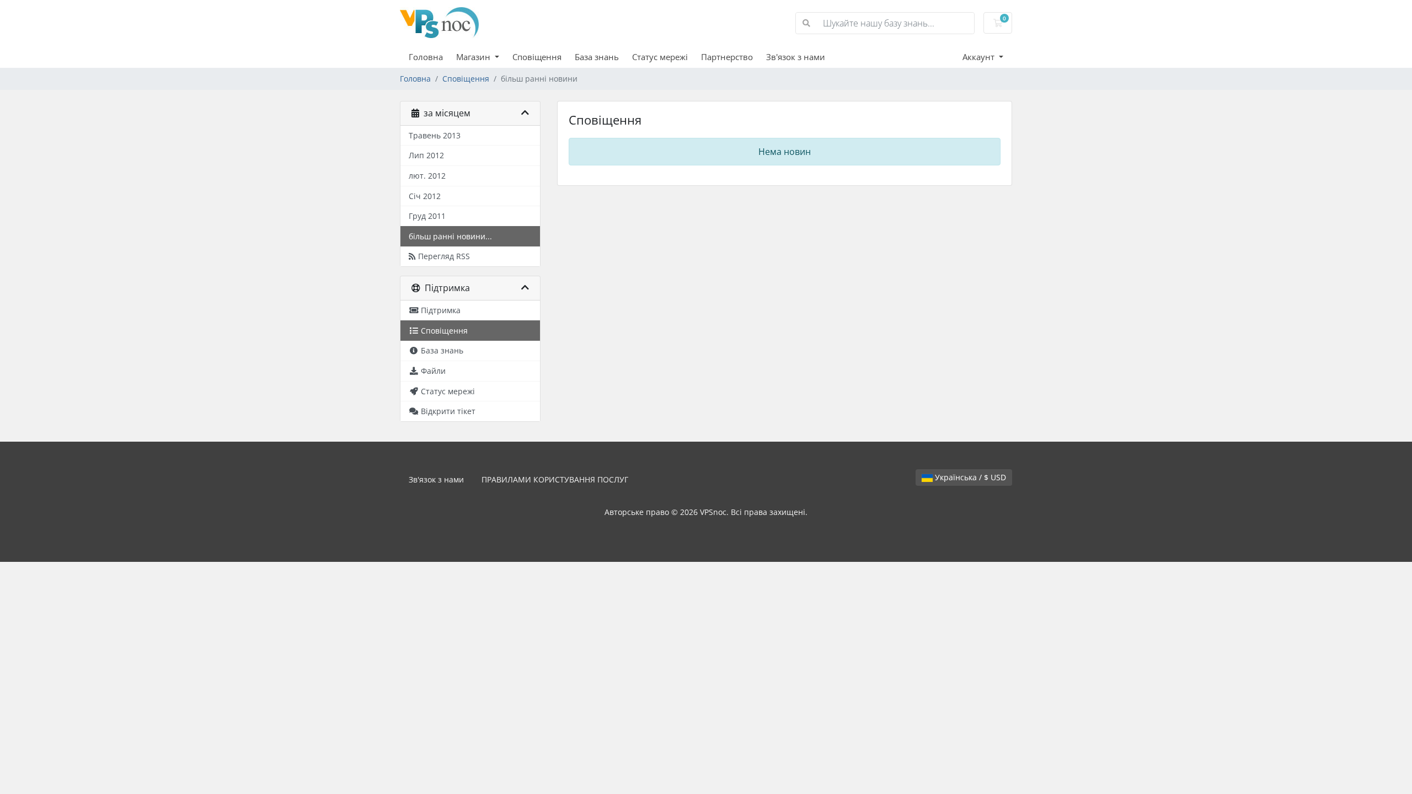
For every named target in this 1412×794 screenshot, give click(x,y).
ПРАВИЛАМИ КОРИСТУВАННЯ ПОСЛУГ (555, 479)
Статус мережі (660, 56)
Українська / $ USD (969, 477)
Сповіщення (536, 56)
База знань (597, 56)
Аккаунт (979, 56)
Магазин (474, 56)
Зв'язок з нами (795, 56)
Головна (426, 56)
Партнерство (727, 56)
